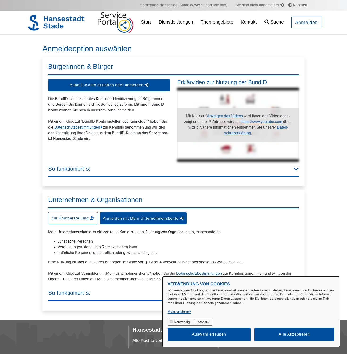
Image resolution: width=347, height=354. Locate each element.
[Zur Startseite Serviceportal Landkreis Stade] (115, 22)
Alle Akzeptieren (294, 334)
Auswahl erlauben (209, 334)
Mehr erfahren (178, 311)
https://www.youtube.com (261, 122)
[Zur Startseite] (59, 22)
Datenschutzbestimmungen (77, 127)
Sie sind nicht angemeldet (257, 5)
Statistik (203, 322)
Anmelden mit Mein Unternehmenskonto (141, 218)
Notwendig (182, 322)
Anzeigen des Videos (225, 116)
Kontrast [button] (299, 5)
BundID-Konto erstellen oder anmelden (107, 85)
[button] (274, 22)
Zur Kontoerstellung (70, 218)
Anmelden (306, 22)
